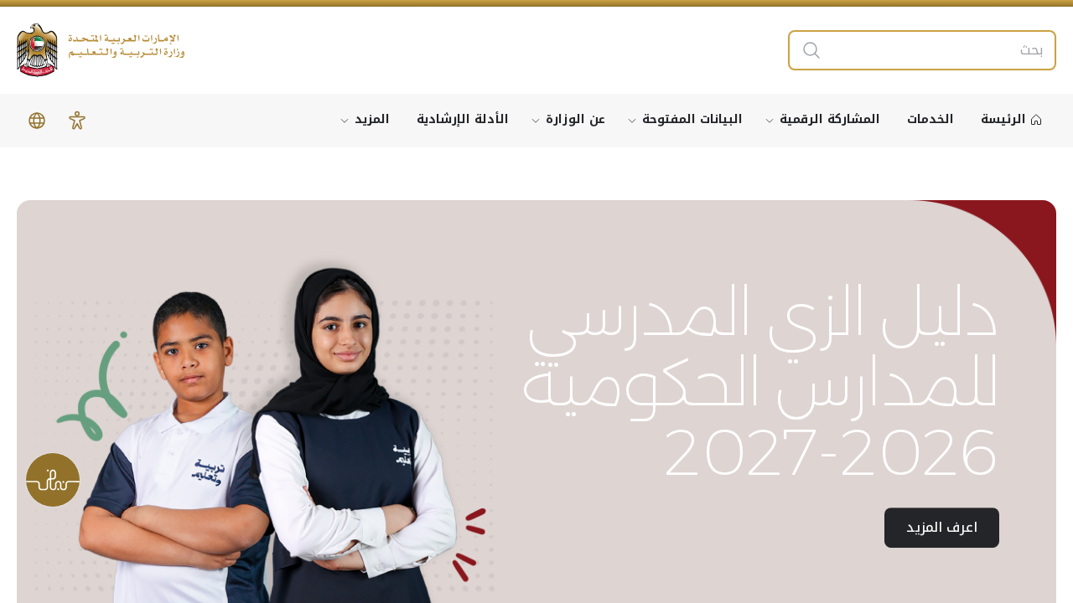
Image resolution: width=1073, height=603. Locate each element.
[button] (77, 120)
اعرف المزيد (941, 527)
